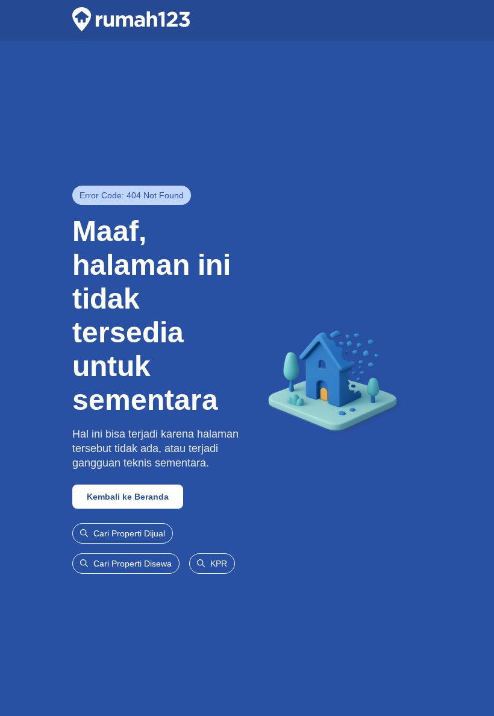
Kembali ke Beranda (128, 496)
